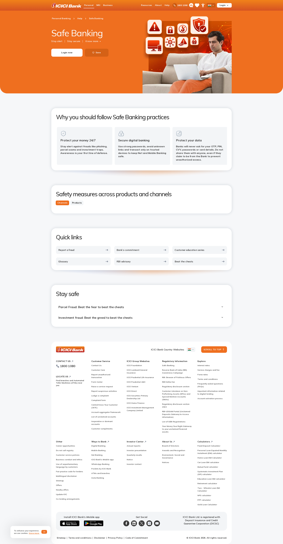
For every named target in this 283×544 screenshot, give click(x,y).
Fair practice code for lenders (69, 471)
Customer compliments (102, 429)
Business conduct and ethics (69, 459)
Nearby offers (62, 490)
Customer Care (98, 370)
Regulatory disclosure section (176, 386)
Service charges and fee (209, 370)
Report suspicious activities (104, 391)
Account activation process (210, 398)
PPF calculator (204, 500)
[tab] (62, 203)
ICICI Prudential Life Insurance (140, 377)
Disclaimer (99, 537)
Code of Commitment (136, 537)
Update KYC (61, 494)
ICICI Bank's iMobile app (102, 459)
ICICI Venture (132, 386)
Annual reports (133, 446)
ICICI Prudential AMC (136, 382)
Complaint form (98, 400)
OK (44, 532)
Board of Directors (170, 446)
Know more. (34, 533)
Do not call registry (64, 450)
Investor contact (134, 464)
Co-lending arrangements (68, 499)
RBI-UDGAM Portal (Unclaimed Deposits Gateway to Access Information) (176, 414)
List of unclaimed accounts (103, 417)
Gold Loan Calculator (207, 504)
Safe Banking (168, 365)
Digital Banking (98, 446)
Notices (165, 462)
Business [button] (107, 5)
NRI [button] (98, 5)
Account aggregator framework (105, 412)
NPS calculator (204, 495)
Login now (66, 52)
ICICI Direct (132, 391)
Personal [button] (88, 5)
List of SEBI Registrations (173, 422)
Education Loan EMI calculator (211, 479)
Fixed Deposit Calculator (209, 446)
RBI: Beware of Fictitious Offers (176, 377)
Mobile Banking (98, 450)
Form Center (97, 382)
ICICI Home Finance (135, 403)
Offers (59, 485)
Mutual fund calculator (208, 467)
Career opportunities (65, 446)
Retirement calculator (207, 483)
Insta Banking (97, 478)
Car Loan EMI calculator (208, 462)
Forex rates (203, 374)
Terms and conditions (208, 379)
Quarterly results (134, 455)
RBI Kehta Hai (168, 382)
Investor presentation (137, 450)
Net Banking (97, 455)
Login (223, 5)
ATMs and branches (100, 473)
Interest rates (204, 365)
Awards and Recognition (173, 450)
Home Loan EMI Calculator (210, 458)
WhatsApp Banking (100, 464)
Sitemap (60, 481)
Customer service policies (68, 455)
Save (98, 52)
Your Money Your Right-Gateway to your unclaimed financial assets (177, 429)
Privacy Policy (115, 537)
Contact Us (96, 365)
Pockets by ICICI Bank (101, 469)
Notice (130, 459)
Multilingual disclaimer (66, 476)
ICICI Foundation (134, 365)
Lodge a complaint (100, 396)
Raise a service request (102, 386)
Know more (91, 41)
